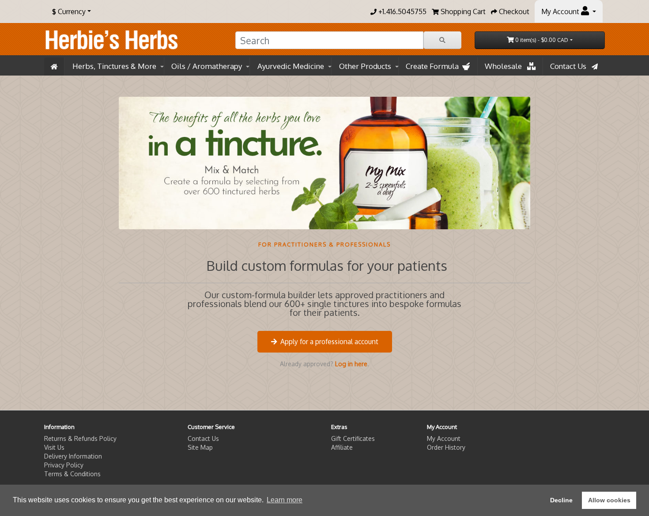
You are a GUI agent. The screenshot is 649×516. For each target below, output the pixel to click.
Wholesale (506, 66)
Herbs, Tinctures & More (114, 66)
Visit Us (54, 447)
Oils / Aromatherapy (206, 66)
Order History (446, 447)
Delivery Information (73, 456)
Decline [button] (561, 500)
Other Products (365, 66)
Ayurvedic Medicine (290, 66)
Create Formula (434, 66)
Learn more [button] (284, 500)
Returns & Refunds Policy (80, 438)
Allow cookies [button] (609, 500)
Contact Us (571, 66)
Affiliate (342, 447)
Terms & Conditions (72, 474)
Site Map (200, 447)
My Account (443, 438)
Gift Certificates (353, 438)
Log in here (351, 364)
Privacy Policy (63, 465)
